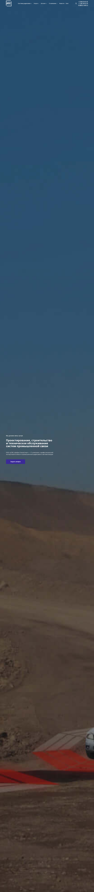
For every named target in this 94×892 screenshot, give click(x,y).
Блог (67, 3)
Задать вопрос (15, 461)
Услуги (36, 3)
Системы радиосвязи (24, 3)
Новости (61, 3)
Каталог (43, 3)
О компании (52, 3)
